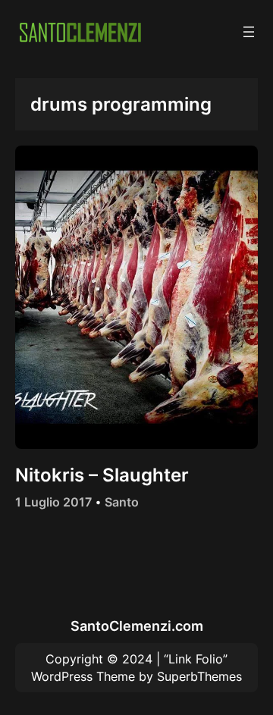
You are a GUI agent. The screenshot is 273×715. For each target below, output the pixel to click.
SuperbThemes (199, 676)
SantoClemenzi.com (137, 625)
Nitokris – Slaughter (102, 475)
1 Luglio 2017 (53, 502)
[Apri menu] (249, 32)
